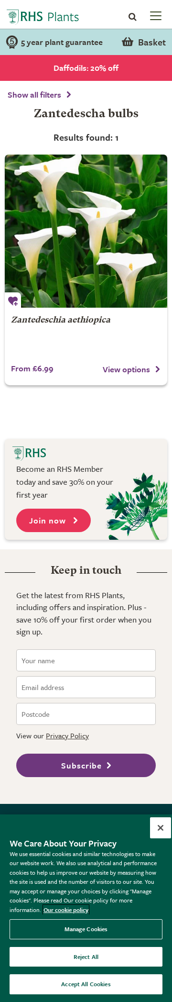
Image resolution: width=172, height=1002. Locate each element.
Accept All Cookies (85, 984)
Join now (48, 520)
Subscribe (81, 765)
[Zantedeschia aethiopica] (86, 231)
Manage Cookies (86, 928)
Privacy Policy (67, 735)
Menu (154, 15)
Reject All (86, 956)
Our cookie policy (65, 909)
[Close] (160, 827)
